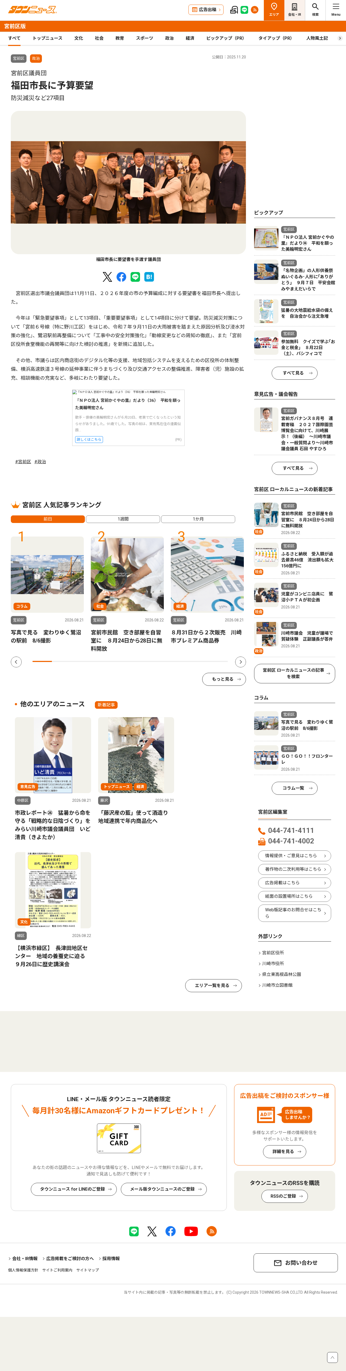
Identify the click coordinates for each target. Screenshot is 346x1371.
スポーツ (144, 38)
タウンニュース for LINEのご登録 (72, 1189)
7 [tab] (159, 661)
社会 (99, 38)
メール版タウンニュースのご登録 (162, 1189)
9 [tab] (198, 661)
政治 (169, 38)
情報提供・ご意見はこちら (291, 855)
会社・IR (294, 14)
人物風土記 (317, 38)
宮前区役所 (273, 952)
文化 (78, 38)
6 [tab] (140, 661)
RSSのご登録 (283, 1196)
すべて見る (293, 373)
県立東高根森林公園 (281, 974)
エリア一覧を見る (212, 985)
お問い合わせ (301, 1263)
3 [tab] (81, 661)
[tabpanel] (128, 187)
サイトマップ (87, 1270)
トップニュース (47, 38)
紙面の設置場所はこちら (289, 896)
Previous (16, 662)
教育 (119, 38)
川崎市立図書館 (277, 985)
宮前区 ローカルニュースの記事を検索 (293, 673)
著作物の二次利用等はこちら (293, 869)
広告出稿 (207, 9)
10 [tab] (218, 661)
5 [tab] (120, 661)
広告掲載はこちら (282, 882)
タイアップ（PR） (276, 38)
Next (240, 662)
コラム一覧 (293, 788)
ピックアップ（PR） (226, 38)
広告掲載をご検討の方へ (70, 1258)
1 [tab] (42, 661)
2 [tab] (61, 661)
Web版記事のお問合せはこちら (293, 913)
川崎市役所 (273, 963)
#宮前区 (23, 461)
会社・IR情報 (25, 1258)
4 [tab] (101, 661)
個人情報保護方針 (23, 1270)
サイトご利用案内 (57, 1270)
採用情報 (111, 1258)
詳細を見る (283, 1151)
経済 (190, 38)
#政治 (40, 461)
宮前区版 (15, 26)
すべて (14, 38)
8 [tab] (179, 661)
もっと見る (223, 679)
